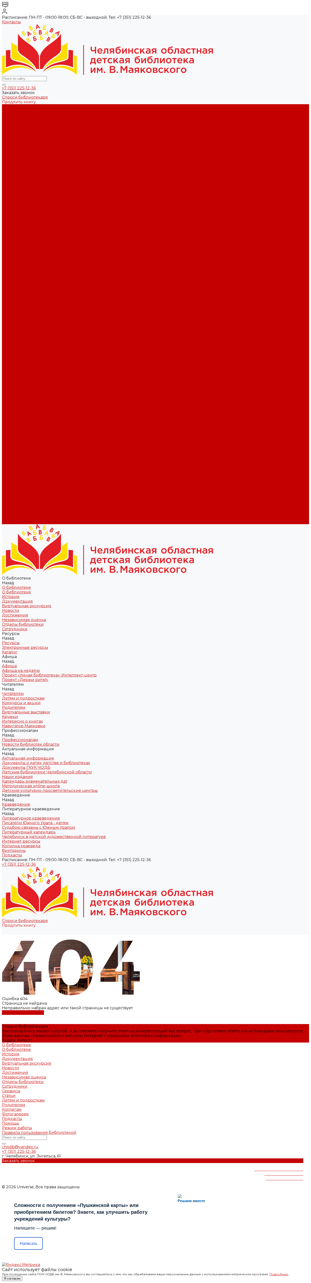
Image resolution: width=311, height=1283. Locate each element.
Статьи (9, 1095)
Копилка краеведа (21, 300)
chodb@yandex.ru (20, 1147)
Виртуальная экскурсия (26, 125)
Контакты (11, 22)
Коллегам (12, 1109)
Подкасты (12, 522)
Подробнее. (279, 1274)
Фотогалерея (15, 1114)
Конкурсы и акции (21, 194)
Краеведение (16, 480)
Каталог (9, 162)
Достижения (15, 134)
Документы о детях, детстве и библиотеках (46, 235)
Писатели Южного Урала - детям (35, 277)
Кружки (10, 208)
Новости (10, 129)
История (10, 115)
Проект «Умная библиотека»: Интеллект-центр (49, 175)
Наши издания (17, 249)
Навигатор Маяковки (23, 217)
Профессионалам (20, 434)
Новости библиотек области (31, 226)
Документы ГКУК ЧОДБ (26, 240)
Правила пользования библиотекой (39, 1132)
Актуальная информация (28, 231)
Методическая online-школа (31, 259)
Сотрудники (14, 148)
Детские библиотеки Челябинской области (47, 245)
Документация (17, 120)
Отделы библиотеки (23, 143)
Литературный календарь (29, 286)
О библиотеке (16, 111)
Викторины (14, 305)
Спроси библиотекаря (25, 97)
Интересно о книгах (22, 212)
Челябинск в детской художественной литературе (54, 291)
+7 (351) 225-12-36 (19, 88)
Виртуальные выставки (26, 203)
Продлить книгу (19, 102)
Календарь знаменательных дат (34, 254)
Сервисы (11, 1091)
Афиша (9, 378)
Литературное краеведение (31, 272)
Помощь (10, 1123)
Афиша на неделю (21, 171)
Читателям (13, 397)
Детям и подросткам (23, 189)
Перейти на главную (23, 1012)
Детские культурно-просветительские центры (50, 263)
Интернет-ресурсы (21, 295)
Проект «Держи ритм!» (25, 180)
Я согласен (12, 1278)
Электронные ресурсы (25, 157)
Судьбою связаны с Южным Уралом (38, 282)
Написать (28, 1243)
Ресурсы (11, 365)
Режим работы (17, 1128)
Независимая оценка (24, 139)
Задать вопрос (17, 1040)
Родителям (13, 199)
